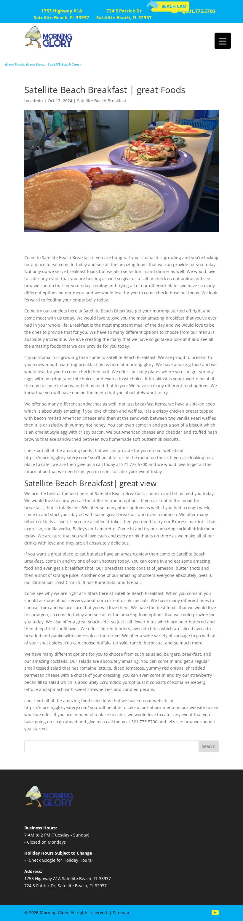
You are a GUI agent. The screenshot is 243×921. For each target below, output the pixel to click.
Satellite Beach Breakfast (101, 100)
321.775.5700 (200, 11)
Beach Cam (174, 6)
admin (36, 100)
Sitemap (121, 912)
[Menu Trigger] (223, 41)
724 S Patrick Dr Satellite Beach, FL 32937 (124, 14)
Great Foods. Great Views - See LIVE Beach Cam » (43, 64)
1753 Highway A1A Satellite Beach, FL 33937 (61, 14)
